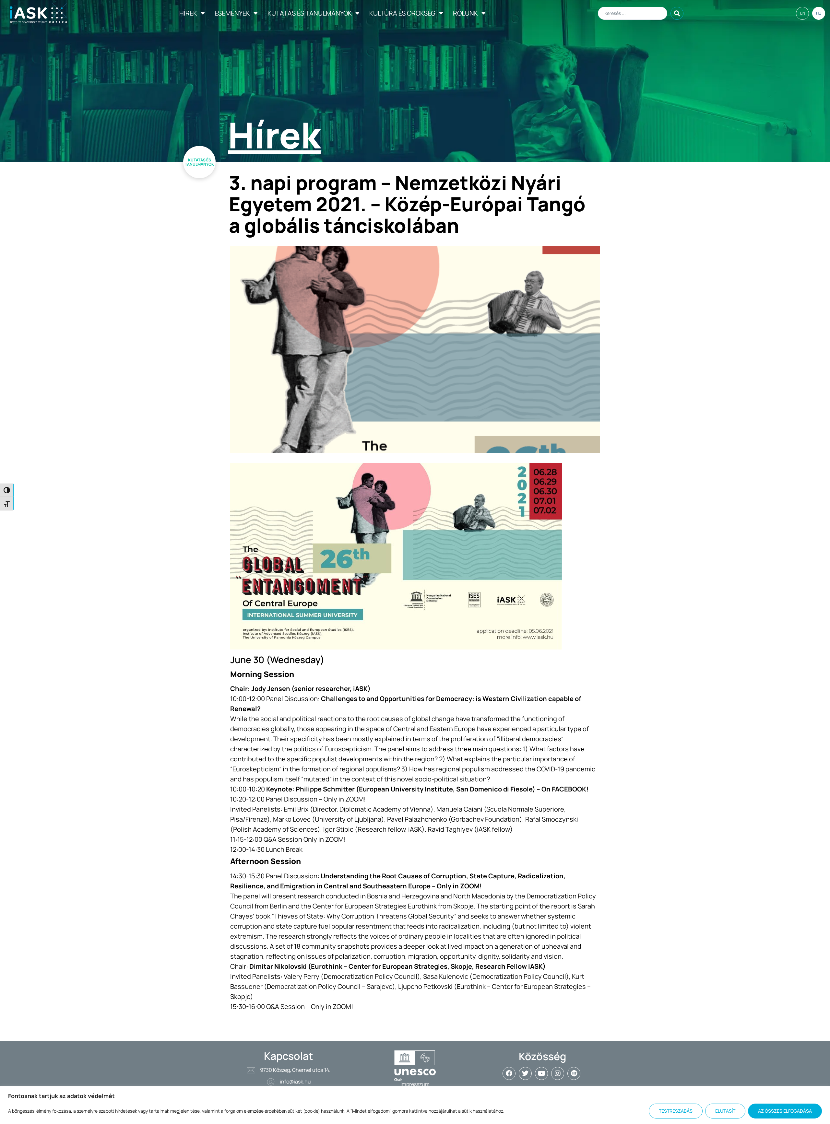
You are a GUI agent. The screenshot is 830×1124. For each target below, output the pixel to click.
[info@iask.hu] (271, 1082)
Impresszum (415, 1084)
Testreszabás (676, 1111)
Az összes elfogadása (785, 1111)
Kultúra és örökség (402, 13)
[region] (415, 1105)
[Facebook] (509, 1073)
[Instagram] (557, 1073)
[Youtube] (541, 1073)
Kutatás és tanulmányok (309, 13)
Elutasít (725, 1111)
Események (232, 13)
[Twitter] (525, 1073)
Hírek (188, 13)
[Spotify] (573, 1073)
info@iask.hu (295, 1081)
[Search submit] (676, 13)
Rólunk (465, 13)
